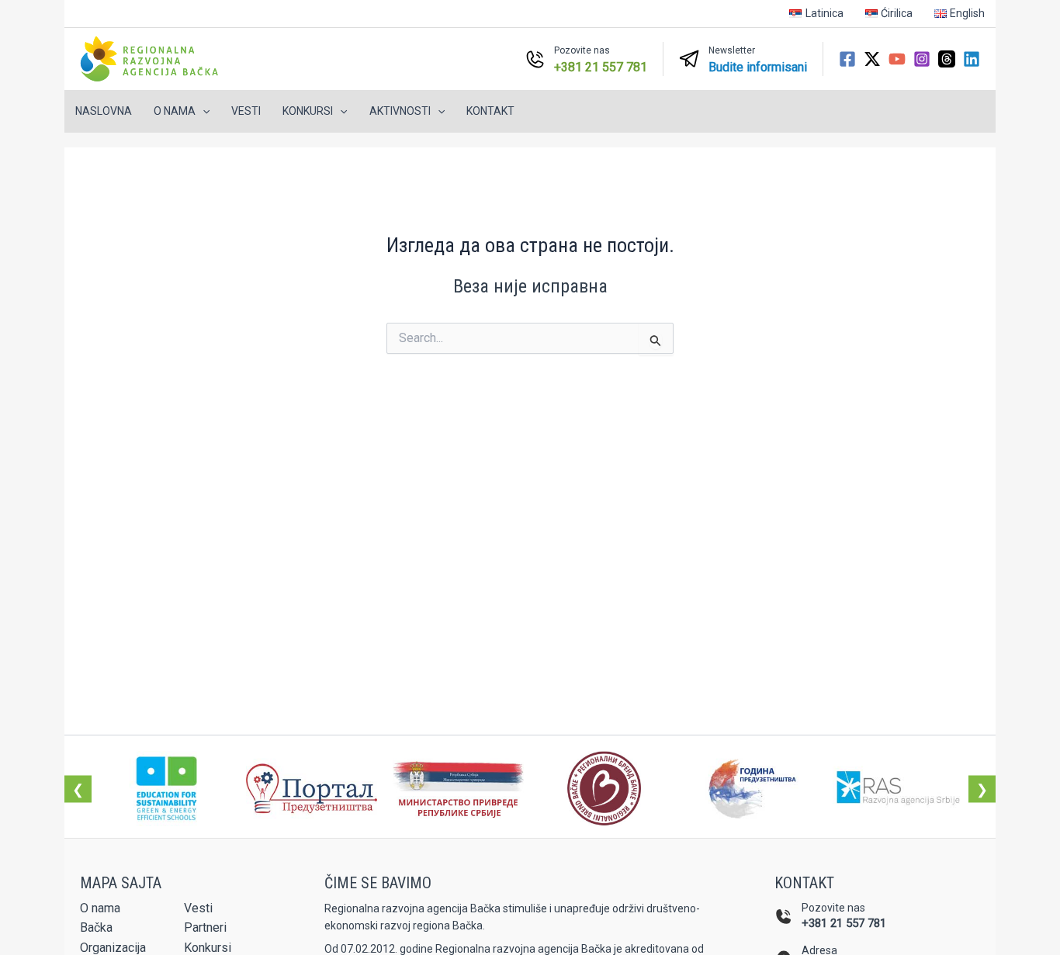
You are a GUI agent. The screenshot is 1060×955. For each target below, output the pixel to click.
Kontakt (490, 111)
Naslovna (103, 111)
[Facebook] (847, 58)
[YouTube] (897, 58)
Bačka (96, 927)
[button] (203, 111)
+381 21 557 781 (844, 923)
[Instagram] (921, 58)
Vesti (246, 111)
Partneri (205, 927)
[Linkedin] (971, 58)
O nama (100, 908)
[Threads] (946, 58)
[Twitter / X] (872, 58)
